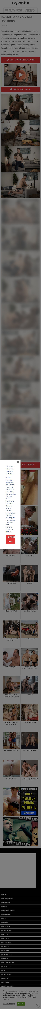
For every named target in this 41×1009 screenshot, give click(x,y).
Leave (10, 542)
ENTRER (11, 537)
